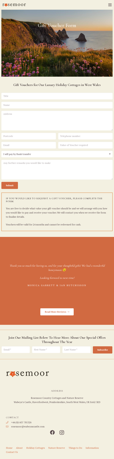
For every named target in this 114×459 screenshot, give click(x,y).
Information (92, 447)
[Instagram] (62, 432)
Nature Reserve (56, 447)
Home (9, 447)
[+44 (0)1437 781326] (8, 422)
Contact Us (12, 452)
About (19, 447)
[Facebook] (52, 432)
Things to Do (75, 447)
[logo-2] (14, 5)
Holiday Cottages (35, 447)
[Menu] (109, 4)
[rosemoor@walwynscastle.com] (8, 426)
